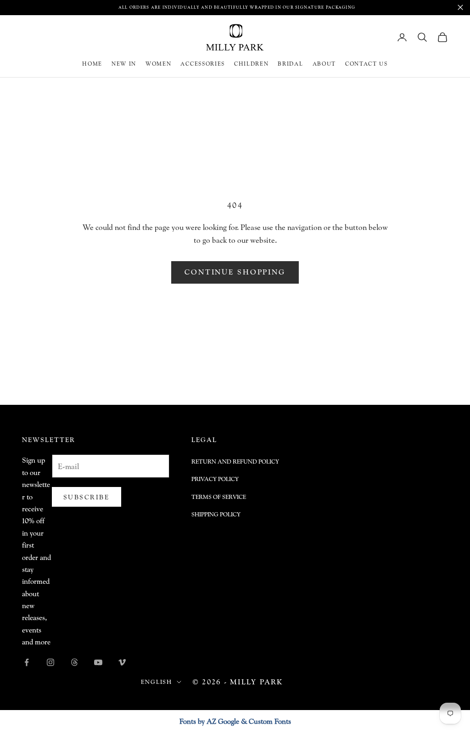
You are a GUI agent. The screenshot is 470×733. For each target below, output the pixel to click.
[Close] (460, 7)
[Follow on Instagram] (50, 662)
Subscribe (86, 497)
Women (158, 63)
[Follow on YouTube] (98, 662)
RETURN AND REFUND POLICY (235, 461)
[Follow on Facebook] (26, 662)
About (324, 63)
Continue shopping (235, 272)
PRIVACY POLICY (215, 479)
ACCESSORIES (202, 63)
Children (251, 63)
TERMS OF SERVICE (218, 496)
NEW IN (124, 63)
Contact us (366, 63)
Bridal (290, 63)
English (156, 681)
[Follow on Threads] (74, 662)
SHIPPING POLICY (216, 514)
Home (92, 63)
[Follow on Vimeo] (122, 662)
